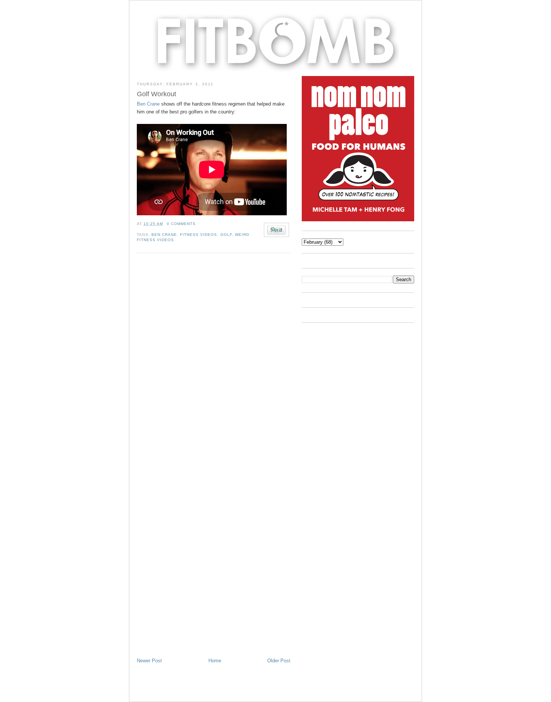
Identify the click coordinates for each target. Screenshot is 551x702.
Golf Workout (156, 94)
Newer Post (149, 660)
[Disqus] (213, 359)
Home (214, 660)
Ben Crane (148, 104)
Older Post (278, 660)
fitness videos (198, 235)
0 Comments (181, 224)
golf (226, 235)
